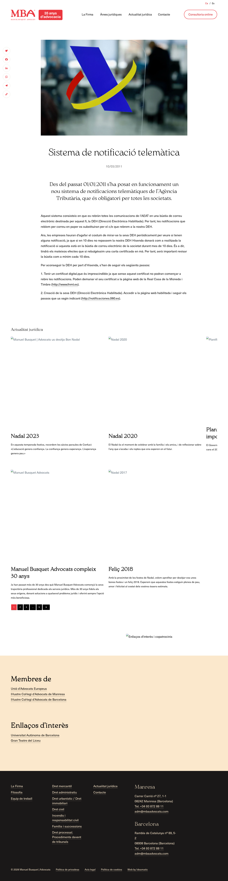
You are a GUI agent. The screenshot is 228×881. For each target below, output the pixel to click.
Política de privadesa (67, 869)
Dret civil (58, 809)
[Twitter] (6, 50)
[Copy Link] (6, 94)
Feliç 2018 (121, 569)
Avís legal (90, 869)
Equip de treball (21, 798)
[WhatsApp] (6, 76)
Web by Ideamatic (137, 869)
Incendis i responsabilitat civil (65, 817)
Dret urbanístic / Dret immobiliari (66, 800)
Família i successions (67, 826)
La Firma (17, 786)
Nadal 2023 (25, 436)
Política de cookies (111, 869)
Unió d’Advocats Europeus (29, 688)
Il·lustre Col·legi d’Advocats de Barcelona (38, 699)
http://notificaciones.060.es (100, 298)
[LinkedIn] (6, 68)
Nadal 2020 (123, 436)
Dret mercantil (62, 786)
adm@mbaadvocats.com (151, 811)
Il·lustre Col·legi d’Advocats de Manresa (38, 694)
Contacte (99, 792)
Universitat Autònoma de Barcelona (35, 735)
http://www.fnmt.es (65, 284)
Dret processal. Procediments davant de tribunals (66, 837)
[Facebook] (6, 59)
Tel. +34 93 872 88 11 (149, 806)
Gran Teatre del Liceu (25, 740)
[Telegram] (6, 85)
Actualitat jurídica (105, 786)
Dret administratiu (64, 792)
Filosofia (16, 792)
